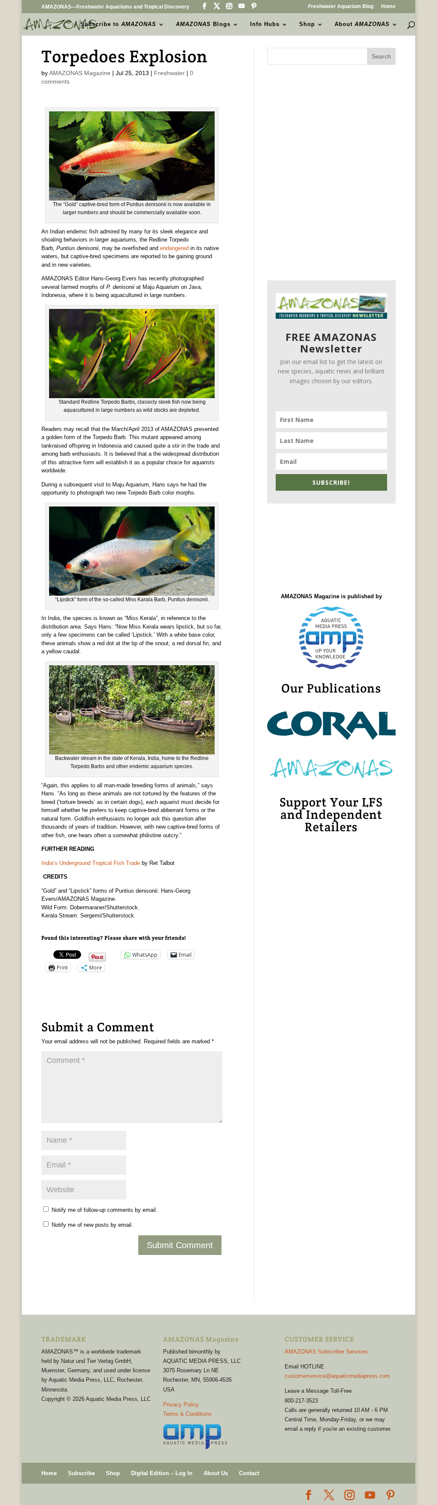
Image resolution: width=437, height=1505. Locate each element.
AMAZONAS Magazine (80, 73)
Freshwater (169, 73)
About (362, 24)
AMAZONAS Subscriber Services (326, 1351)
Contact (249, 1473)
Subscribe (81, 1473)
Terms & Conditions (187, 1414)
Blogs (203, 24)
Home (388, 6)
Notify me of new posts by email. (92, 1225)
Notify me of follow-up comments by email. (104, 1210)
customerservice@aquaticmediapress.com (337, 1376)
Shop (307, 24)
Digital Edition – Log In (161, 1473)
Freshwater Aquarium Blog (340, 6)
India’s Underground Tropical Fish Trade (90, 863)
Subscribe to (118, 24)
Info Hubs (265, 24)
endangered (174, 248)
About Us (216, 1473)
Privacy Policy (181, 1404)
